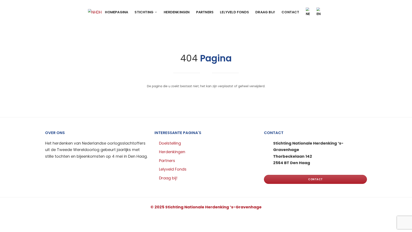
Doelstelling (170, 143)
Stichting (144, 12)
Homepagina (116, 12)
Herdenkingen (176, 12)
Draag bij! (265, 12)
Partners (205, 12)
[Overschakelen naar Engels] (318, 12)
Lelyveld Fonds (234, 12)
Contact (290, 12)
